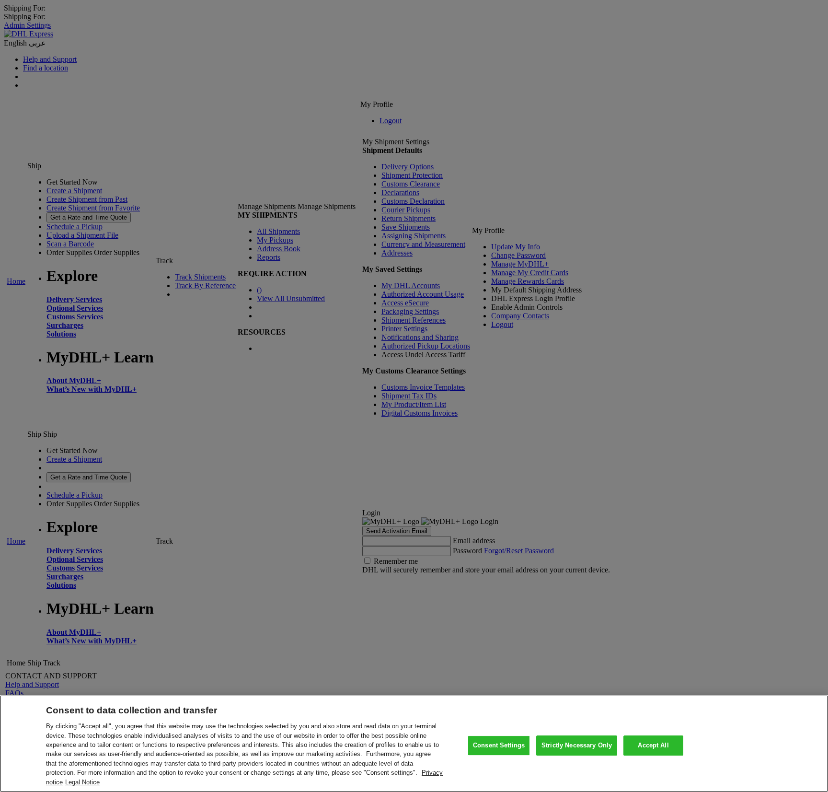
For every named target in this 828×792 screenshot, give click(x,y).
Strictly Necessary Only (576, 745)
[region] (414, 743)
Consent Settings (499, 745)
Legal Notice (82, 782)
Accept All (653, 745)
